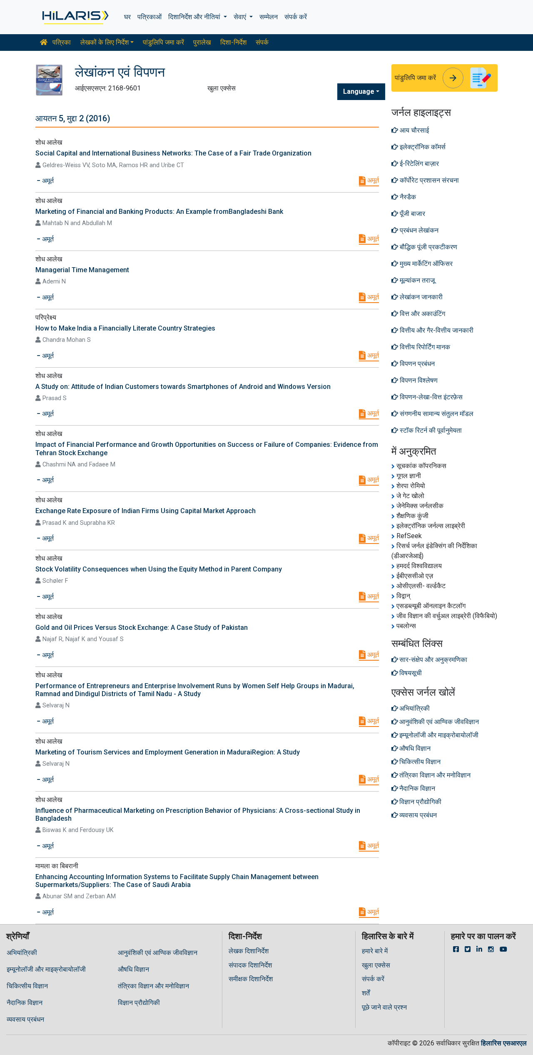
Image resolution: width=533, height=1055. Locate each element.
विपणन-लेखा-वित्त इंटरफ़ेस (430, 397)
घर (127, 17)
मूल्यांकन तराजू (416, 280)
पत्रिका (61, 42)
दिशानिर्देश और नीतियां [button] (195, 17)
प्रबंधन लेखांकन (418, 230)
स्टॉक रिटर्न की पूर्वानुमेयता (430, 430)
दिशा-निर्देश (233, 42)
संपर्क (262, 42)
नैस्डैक (407, 197)
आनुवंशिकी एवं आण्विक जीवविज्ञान (157, 953)
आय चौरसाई (413, 130)
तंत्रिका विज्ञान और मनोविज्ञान (153, 986)
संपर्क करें (295, 17)
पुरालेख (202, 42)
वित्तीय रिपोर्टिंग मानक (424, 347)
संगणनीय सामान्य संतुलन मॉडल (435, 414)
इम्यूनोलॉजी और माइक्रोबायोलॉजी (46, 969)
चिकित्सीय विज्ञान (27, 986)
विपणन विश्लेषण (418, 380)
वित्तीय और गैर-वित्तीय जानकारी (435, 330)
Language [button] (358, 91)
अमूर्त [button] (47, 181)
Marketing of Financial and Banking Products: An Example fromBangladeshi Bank (159, 212)
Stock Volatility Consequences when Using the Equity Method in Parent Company (158, 569)
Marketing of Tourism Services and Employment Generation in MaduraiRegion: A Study (167, 752)
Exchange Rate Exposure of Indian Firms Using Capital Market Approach (145, 511)
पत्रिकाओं (149, 17)
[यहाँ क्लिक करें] (74, 17)
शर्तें (366, 993)
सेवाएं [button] (241, 17)
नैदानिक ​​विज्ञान (24, 1003)
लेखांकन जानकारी (420, 297)
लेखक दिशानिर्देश (249, 951)
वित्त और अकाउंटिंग (421, 314)
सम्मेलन (268, 17)
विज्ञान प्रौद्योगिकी (139, 1003)
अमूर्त (372, 180)
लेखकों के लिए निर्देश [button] (104, 42)
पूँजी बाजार (411, 214)
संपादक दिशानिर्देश (250, 965)
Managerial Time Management (82, 270)
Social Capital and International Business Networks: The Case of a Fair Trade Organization (173, 153)
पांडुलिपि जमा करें (163, 42)
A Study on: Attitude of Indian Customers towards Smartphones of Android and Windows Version (183, 387)
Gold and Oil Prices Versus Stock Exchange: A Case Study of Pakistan (141, 627)
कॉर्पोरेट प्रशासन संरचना (428, 180)
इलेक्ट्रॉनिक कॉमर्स (422, 147)
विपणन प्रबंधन (416, 364)
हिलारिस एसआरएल (504, 1043)
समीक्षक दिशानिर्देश (251, 979)
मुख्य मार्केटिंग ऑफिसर (425, 264)
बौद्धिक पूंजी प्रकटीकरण (427, 247)
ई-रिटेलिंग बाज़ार (418, 164)
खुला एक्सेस (376, 965)
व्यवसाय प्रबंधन (25, 1019)
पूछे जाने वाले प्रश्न (384, 1007)
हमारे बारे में (375, 951)
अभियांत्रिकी (22, 953)
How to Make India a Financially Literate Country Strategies (125, 328)
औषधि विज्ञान (133, 969)
